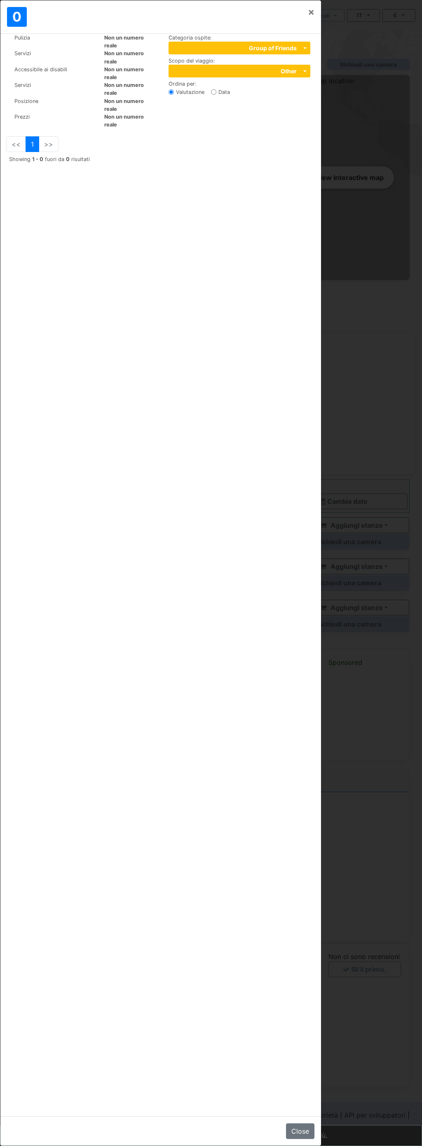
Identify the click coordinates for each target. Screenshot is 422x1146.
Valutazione (190, 92)
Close (300, 1131)
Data (224, 92)
